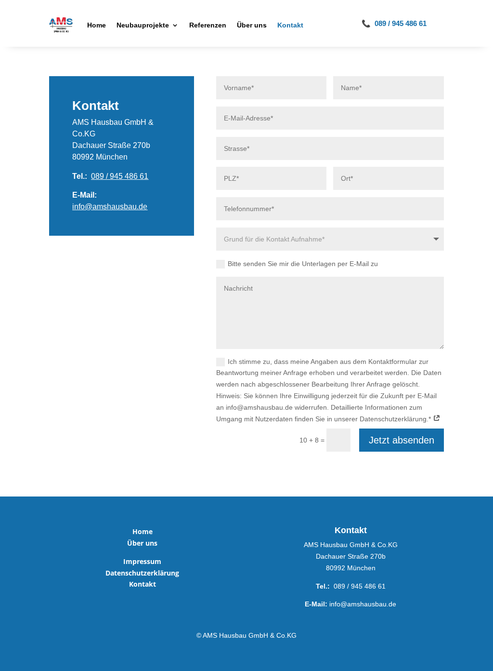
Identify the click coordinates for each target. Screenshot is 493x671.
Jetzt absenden (401, 440)
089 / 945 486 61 (119, 176)
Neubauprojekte (143, 25)
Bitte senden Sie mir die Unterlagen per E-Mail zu (303, 264)
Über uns (252, 25)
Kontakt (290, 25)
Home (96, 25)
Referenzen (207, 25)
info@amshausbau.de (109, 206)
